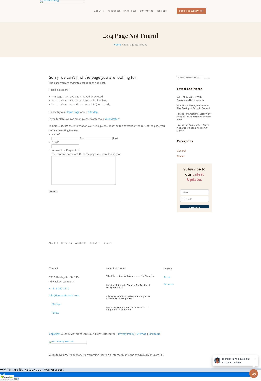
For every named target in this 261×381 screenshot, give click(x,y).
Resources (114, 11)
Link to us (154, 334)
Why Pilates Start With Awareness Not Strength (190, 99)
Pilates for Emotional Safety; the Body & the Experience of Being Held (194, 116)
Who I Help (130, 11)
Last (115, 138)
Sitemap (141, 334)
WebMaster (112, 119)
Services (162, 11)
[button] (7, 378)
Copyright (54, 334)
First (82, 138)
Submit (53, 191)
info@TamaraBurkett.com (64, 295)
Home (117, 44)
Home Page (73, 112)
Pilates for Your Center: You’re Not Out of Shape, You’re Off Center (193, 127)
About (98, 11)
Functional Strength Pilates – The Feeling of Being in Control (193, 107)
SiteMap (93, 112)
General (181, 150)
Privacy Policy (126, 334)
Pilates (180, 156)
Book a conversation (191, 11)
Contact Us (146, 11)
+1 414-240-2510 (59, 288)
